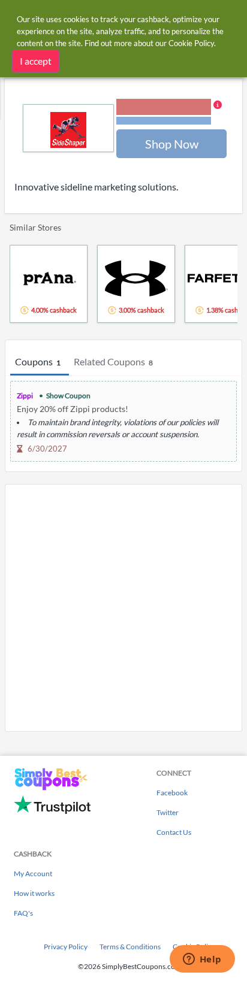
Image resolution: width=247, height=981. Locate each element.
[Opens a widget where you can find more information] (202, 960)
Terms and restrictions (163, 121)
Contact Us (173, 832)
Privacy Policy (66, 946)
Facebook (172, 792)
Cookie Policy (191, 43)
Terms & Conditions (130, 946)
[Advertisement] (123, 608)
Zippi (25, 395)
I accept (36, 60)
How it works (34, 893)
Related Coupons (113, 361)
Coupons (38, 361)
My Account (33, 873)
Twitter (167, 812)
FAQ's (23, 913)
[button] (169, 113)
